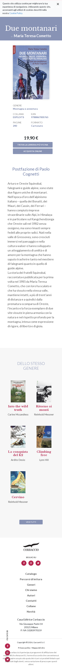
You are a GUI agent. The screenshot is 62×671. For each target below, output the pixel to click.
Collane (31, 606)
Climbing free (44, 453)
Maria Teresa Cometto (32, 36)
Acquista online (32, 151)
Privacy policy (24, 648)
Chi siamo (31, 589)
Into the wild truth (18, 408)
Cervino (18, 497)
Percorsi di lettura (31, 579)
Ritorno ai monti (44, 408)
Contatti (31, 600)
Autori (31, 595)
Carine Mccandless (18, 414)
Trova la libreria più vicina (32, 144)
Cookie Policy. (16, 13)
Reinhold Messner (44, 414)
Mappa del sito (38, 648)
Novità (31, 611)
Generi (31, 584)
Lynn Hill (44, 459)
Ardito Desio (18, 459)
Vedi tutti (31, 522)
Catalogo (31, 573)
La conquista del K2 (18, 453)
